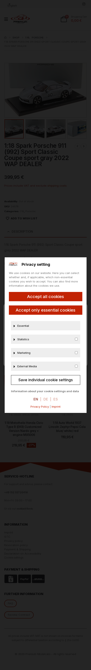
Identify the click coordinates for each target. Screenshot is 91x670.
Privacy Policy (39, 406)
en (35, 399)
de (45, 399)
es (55, 399)
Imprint (56, 406)
